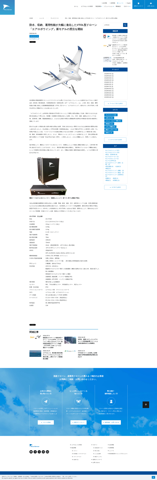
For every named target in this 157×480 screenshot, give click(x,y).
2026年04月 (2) (108, 80)
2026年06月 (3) (108, 76)
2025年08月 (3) (108, 91)
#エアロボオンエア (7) (111, 158)
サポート (95, 444)
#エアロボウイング (34, 38)
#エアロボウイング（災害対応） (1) (114, 175)
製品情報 (73, 447)
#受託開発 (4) (109, 166)
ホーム (76, 6)
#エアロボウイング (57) (112, 150)
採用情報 (113, 3)
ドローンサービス (77, 456)
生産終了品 (75, 459)
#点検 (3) (118, 166)
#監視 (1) (115, 178)
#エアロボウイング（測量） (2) (114, 170)
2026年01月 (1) (108, 82)
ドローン (75, 450)
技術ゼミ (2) (109, 132)
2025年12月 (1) (108, 84)
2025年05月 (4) (108, 95)
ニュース (121, 3)
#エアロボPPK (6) (110, 160)
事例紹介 (118, 6)
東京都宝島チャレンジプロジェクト (118, 453)
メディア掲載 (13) (110, 126)
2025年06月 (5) (108, 93)
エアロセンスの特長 (87, 6)
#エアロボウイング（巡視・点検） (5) (114, 163)
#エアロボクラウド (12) (112, 152)
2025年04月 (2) (108, 97)
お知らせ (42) (109, 118)
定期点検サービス (99, 447)
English (129, 3)
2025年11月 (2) (108, 86)
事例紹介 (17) (109, 123)
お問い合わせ (96, 462)
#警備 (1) (108, 180)
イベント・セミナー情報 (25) (113, 120)
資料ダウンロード (97, 459)
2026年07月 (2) (108, 74)
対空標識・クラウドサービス (79, 453)
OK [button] (153, 477)
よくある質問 (98, 453)
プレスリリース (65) (111, 115)
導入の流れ (97, 450)
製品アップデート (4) (111, 129)
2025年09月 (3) (108, 89)
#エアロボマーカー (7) (111, 156)
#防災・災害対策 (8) (111, 154)
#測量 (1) (108, 178)
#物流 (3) (108, 168)
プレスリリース (34, 36)
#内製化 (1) (116, 180)
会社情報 (104, 3)
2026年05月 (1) (108, 78)
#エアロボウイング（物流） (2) (114, 172)
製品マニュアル (98, 456)
